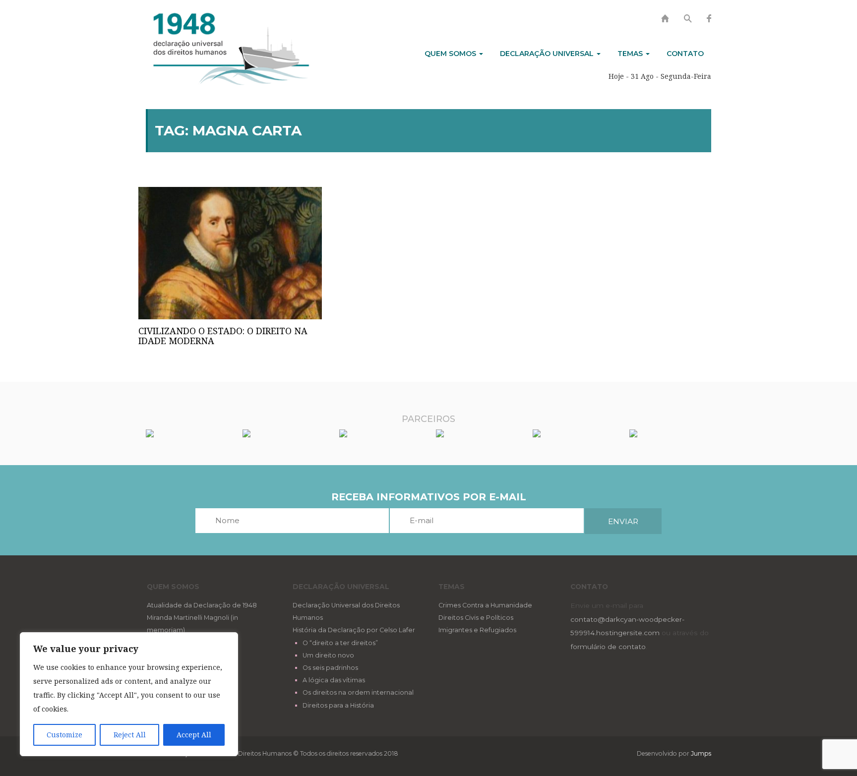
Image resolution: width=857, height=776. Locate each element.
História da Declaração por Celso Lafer (354, 630)
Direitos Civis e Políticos (475, 617)
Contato (685, 53)
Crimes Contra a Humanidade (485, 605)
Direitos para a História (338, 705)
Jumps (701, 753)
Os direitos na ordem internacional (358, 692)
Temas (631, 53)
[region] (129, 694)
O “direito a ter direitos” (340, 643)
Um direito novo (328, 655)
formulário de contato (608, 647)
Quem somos (451, 53)
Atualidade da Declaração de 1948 (202, 605)
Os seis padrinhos (330, 667)
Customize (64, 734)
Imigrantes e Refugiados (477, 630)
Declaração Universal (548, 53)
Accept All (194, 734)
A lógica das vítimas (334, 680)
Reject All (130, 734)
